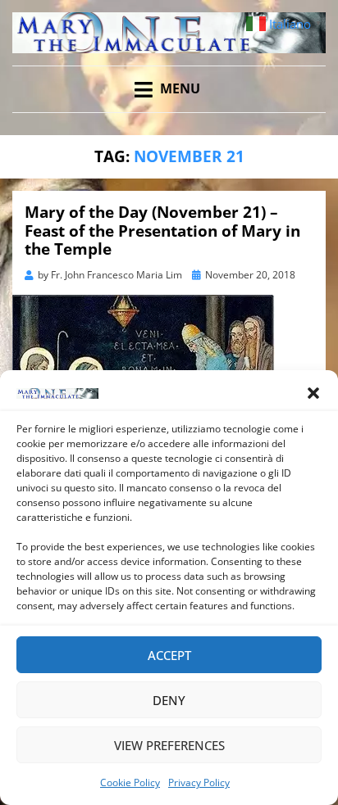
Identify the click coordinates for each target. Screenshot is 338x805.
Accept (169, 655)
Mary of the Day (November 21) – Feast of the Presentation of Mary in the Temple (162, 230)
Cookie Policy (130, 782)
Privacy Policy (199, 782)
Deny (169, 700)
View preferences (169, 745)
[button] (313, 393)
